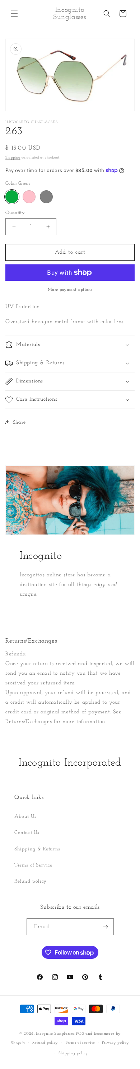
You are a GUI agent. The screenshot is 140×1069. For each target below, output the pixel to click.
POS (80, 1034)
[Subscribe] (105, 926)
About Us (25, 816)
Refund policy (30, 881)
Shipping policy (74, 1053)
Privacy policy (115, 1043)
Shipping (12, 158)
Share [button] (19, 422)
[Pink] (29, 196)
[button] (14, 13)
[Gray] (46, 196)
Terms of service (80, 1043)
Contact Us (26, 832)
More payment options (70, 290)
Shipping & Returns (37, 849)
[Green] (11, 196)
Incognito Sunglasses (55, 1034)
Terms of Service (33, 865)
